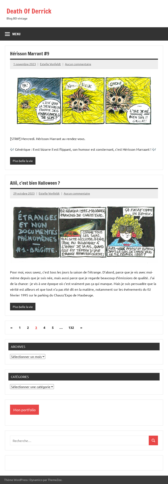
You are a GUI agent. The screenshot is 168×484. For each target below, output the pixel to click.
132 (71, 327)
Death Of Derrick (29, 11)
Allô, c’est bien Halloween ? (35, 183)
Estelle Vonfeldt (50, 64)
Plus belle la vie (23, 161)
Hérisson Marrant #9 (29, 53)
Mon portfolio (24, 410)
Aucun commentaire (78, 64)
